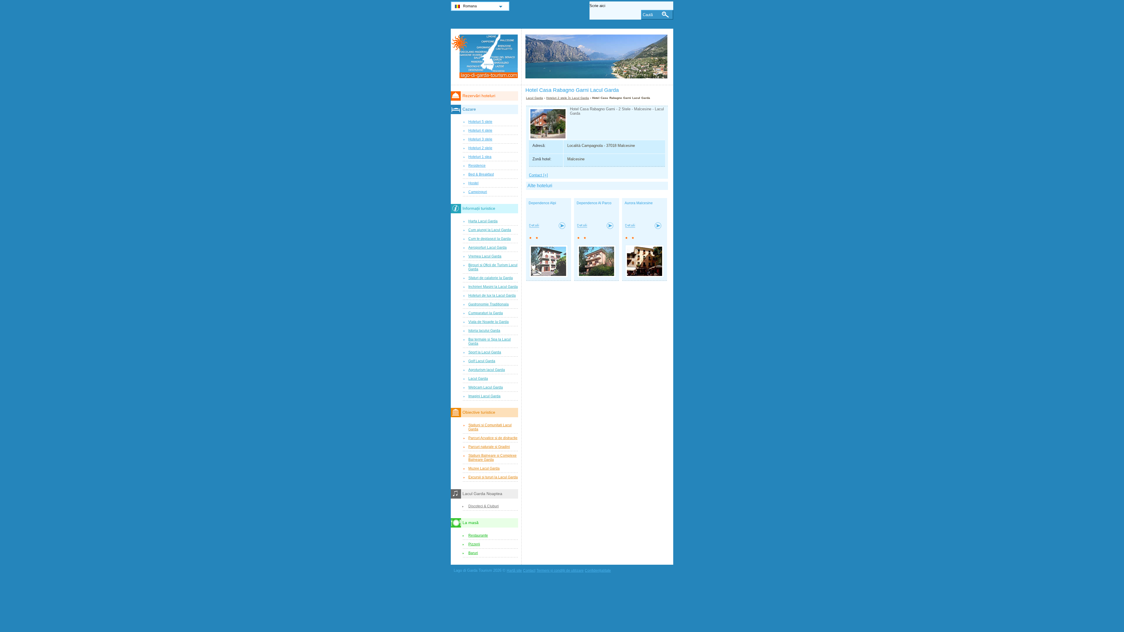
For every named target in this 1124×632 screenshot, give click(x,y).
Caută (648, 15)
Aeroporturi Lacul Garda (487, 247)
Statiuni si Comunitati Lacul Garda (490, 427)
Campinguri (477, 192)
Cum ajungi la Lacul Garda (489, 230)
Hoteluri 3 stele (480, 139)
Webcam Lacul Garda (485, 387)
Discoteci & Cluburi (483, 506)
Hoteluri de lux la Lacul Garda (492, 295)
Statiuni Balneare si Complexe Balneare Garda (492, 458)
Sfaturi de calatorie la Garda (490, 278)
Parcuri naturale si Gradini (489, 447)
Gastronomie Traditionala (488, 304)
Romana (470, 6)
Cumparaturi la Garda (485, 313)
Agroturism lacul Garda (486, 370)
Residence (477, 166)
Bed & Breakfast (481, 174)
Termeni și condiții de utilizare (560, 571)
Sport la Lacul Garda (484, 352)
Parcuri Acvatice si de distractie (493, 438)
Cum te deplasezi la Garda (489, 239)
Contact (529, 571)
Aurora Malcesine (639, 203)
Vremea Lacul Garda (484, 256)
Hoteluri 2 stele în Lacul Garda (567, 97)
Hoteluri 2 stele (480, 148)
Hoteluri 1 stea (479, 157)
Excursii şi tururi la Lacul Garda (493, 477)
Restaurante (478, 535)
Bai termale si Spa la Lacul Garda (489, 341)
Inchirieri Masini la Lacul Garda (493, 287)
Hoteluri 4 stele (480, 130)
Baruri (473, 553)
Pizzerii (474, 544)
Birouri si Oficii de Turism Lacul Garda (493, 267)
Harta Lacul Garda (483, 221)
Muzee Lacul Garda (484, 468)
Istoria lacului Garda (484, 331)
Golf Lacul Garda (481, 361)
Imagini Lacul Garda (484, 396)
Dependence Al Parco (594, 203)
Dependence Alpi (542, 203)
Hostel (473, 183)
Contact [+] (538, 175)
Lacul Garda (534, 97)
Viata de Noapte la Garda (488, 322)
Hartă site (514, 571)
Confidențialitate (598, 571)
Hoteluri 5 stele (480, 122)
